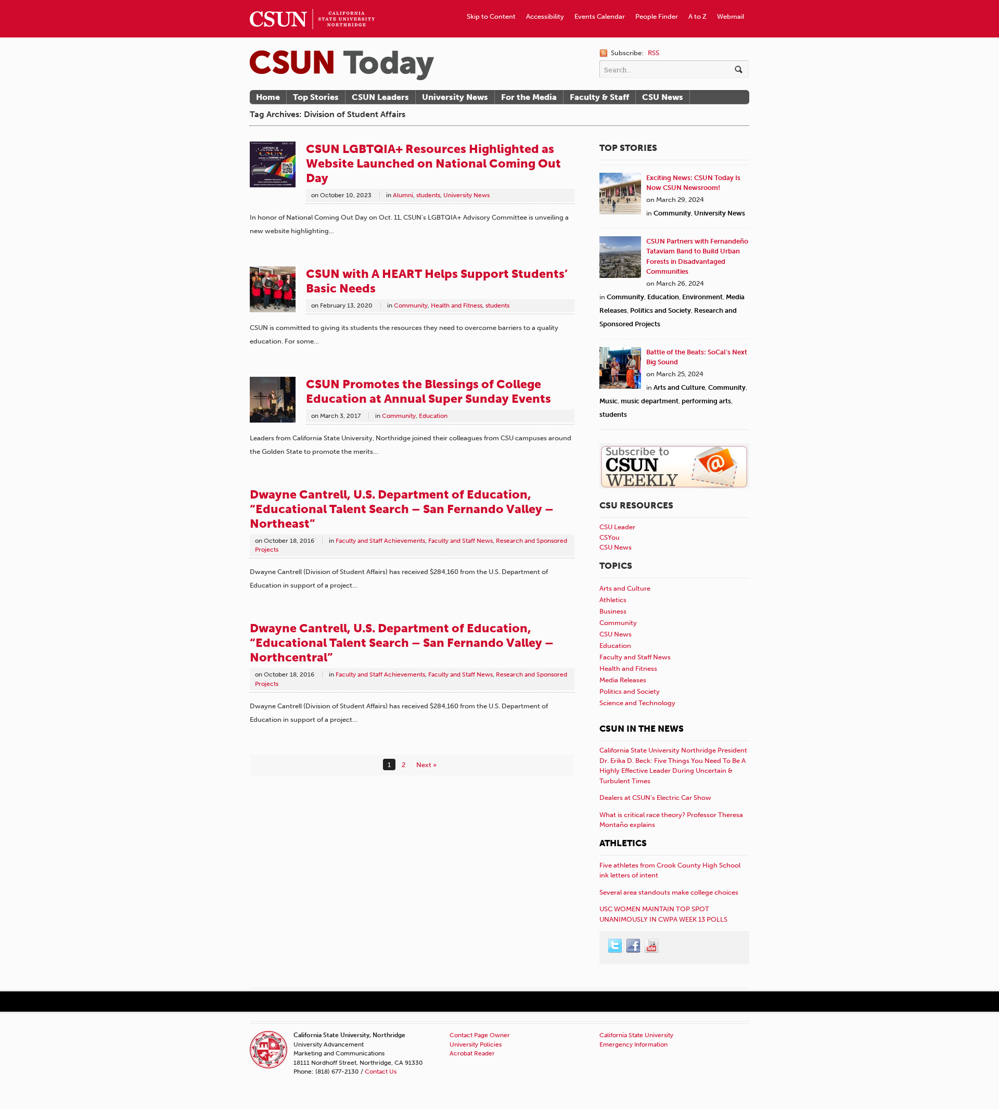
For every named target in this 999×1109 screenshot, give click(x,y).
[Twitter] (615, 946)
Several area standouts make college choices (668, 892)
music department (649, 401)
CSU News (662, 97)
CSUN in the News (641, 728)
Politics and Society (660, 310)
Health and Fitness (456, 305)
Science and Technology (637, 703)
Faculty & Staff (599, 97)
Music (608, 401)
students (428, 195)
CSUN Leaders (380, 97)
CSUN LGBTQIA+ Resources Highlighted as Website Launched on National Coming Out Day (433, 163)
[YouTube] (652, 946)
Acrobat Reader (472, 1053)
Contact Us (380, 1071)
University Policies (476, 1044)
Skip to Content (491, 16)
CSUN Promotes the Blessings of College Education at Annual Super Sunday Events (428, 391)
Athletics (612, 600)
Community (411, 305)
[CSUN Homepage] (312, 4)
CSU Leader (617, 527)
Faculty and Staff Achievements (380, 540)
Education (433, 415)
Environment (702, 297)
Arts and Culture (679, 387)
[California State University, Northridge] (342, 65)
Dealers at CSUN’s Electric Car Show (655, 797)
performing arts (706, 401)
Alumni (403, 195)
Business (612, 611)
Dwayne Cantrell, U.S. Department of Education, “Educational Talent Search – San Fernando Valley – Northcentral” (402, 643)
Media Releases (622, 680)
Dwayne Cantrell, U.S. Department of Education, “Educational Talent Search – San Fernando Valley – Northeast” (402, 509)
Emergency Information (633, 1044)
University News (455, 97)
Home (268, 97)
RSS (653, 53)
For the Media (529, 97)
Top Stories (316, 97)
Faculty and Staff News (460, 540)
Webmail (730, 16)
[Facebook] (633, 946)
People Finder (656, 16)
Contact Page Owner (480, 1035)
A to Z (697, 16)
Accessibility (545, 16)
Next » (426, 765)
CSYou (609, 537)
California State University (636, 1035)
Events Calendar (599, 16)
